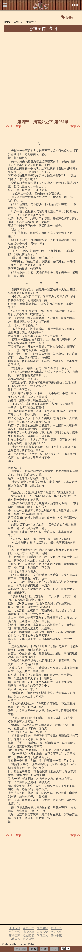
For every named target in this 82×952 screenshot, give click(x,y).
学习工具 (42, 935)
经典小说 (28, 928)
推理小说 (56, 928)
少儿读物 (14, 928)
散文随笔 (28, 935)
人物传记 (18, 22)
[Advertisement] (41, 75)
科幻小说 (14, 931)
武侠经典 (28, 931)
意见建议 (28, 938)
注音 (44, 948)
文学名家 (42, 928)
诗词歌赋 (56, 935)
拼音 (33, 948)
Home (7, 22)
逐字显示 (21, 948)
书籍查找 (14, 938)
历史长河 (56, 931)
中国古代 (31, 22)
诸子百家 (14, 935)
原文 (54, 948)
